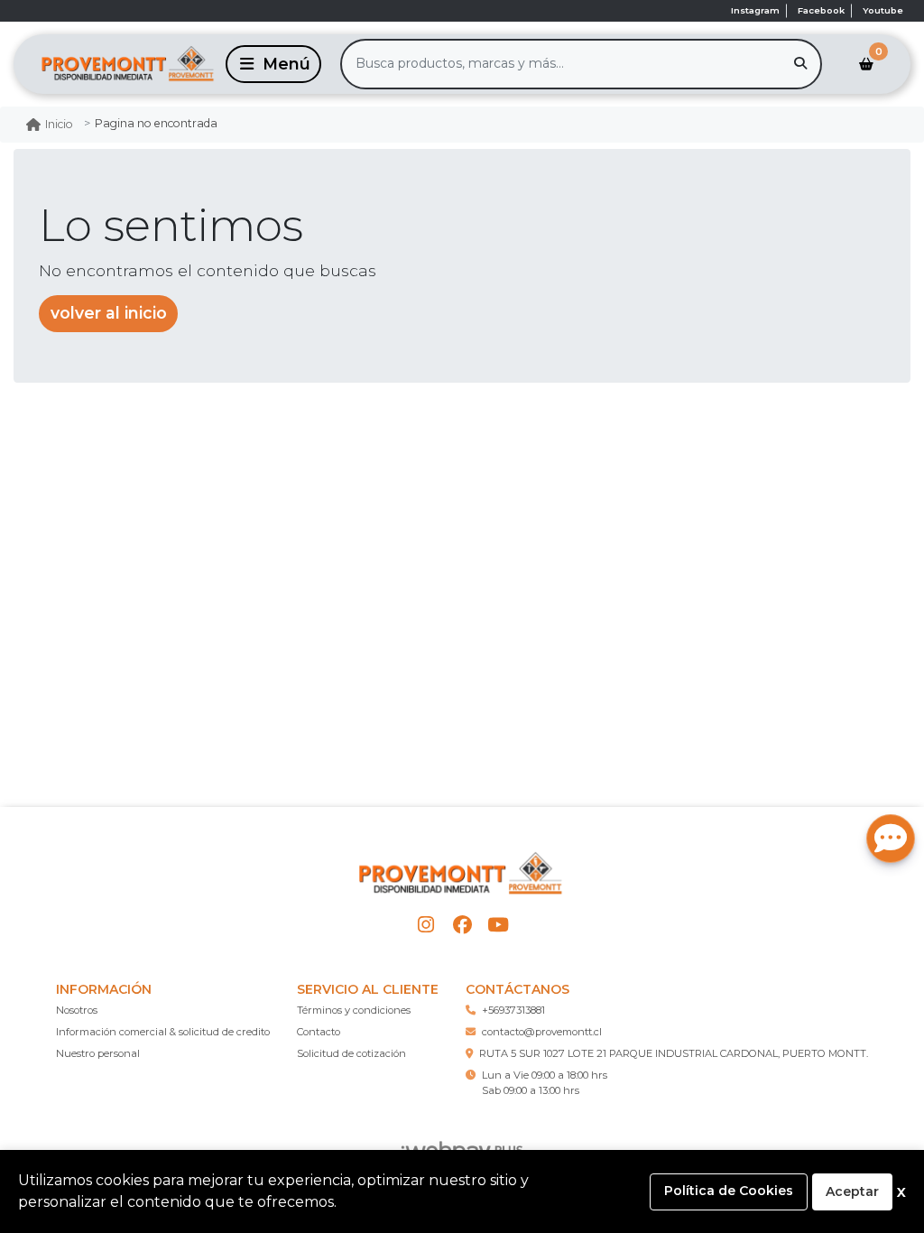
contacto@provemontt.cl (542, 1031)
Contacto (318, 1031)
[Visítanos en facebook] (462, 924)
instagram (755, 10)
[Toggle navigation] (273, 64)
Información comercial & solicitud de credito (163, 1031)
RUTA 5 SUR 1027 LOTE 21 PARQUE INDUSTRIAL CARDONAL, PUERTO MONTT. (673, 1053)
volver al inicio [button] (109, 312)
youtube (883, 10)
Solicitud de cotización (351, 1053)
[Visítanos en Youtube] (498, 924)
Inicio (59, 124)
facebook (821, 10)
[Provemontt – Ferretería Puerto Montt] (116, 64)
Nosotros (76, 1010)
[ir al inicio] (462, 874)
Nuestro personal (98, 1053)
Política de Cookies (728, 1190)
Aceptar (852, 1191)
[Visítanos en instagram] (425, 924)
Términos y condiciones (354, 1010)
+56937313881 (513, 1010)
